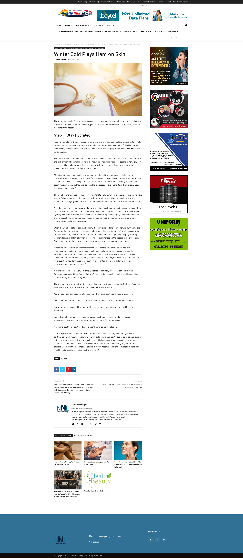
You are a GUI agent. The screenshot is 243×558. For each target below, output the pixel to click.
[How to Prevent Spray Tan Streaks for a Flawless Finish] (68, 450)
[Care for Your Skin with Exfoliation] (98, 479)
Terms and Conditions (149, 2)
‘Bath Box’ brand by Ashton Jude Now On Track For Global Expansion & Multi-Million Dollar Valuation (67, 494)
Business (171, 31)
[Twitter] (176, 37)
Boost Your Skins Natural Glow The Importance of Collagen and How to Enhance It (128, 464)
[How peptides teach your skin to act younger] (98, 450)
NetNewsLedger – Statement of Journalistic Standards (95, 2)
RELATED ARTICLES (63, 436)
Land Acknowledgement (181, 2)
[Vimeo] (96, 423)
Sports (110, 25)
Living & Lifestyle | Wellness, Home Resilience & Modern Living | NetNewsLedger (95, 31)
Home (58, 25)
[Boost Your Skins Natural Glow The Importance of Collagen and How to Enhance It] (128, 450)
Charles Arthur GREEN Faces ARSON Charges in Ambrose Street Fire (122, 386)
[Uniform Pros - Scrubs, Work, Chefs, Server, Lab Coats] (169, 234)
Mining (158, 31)
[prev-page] (55, 501)
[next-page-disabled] (59, 501)
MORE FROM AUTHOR (83, 436)
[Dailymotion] (74, 423)
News (67, 25)
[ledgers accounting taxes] (169, 152)
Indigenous (81, 25)
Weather (97, 25)
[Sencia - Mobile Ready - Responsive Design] (169, 194)
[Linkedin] (73, 369)
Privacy (161, 2)
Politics (145, 31)
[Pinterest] (68, 369)
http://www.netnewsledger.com (82, 408)
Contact (168, 2)
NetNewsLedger (61, 59)
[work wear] (169, 109)
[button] (186, 25)
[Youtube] (180, 37)
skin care (64, 358)
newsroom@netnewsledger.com (112, 542)
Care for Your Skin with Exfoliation (97, 491)
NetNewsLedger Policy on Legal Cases (127, 2)
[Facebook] (172, 37)
